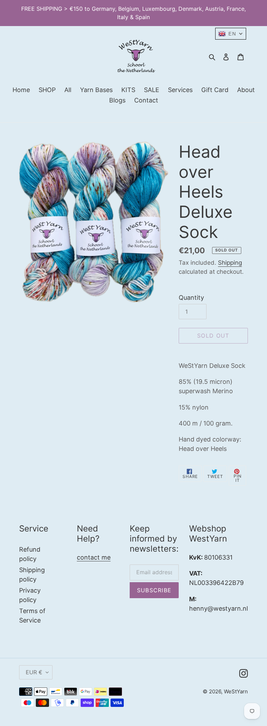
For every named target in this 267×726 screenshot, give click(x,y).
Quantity (191, 297)
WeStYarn (236, 691)
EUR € (34, 672)
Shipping (230, 262)
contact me (94, 557)
